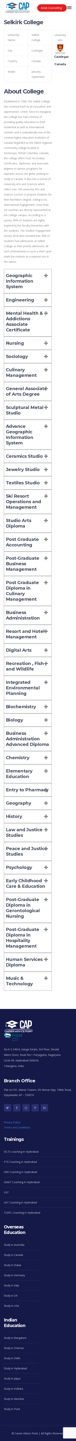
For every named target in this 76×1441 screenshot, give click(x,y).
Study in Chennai (14, 1348)
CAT (6, 1192)
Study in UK (11, 1295)
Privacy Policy (12, 1122)
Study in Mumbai (14, 1399)
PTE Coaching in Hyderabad (20, 1162)
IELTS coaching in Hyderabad (21, 1151)
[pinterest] (35, 1107)
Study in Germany (14, 1275)
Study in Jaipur (12, 1378)
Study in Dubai (12, 1265)
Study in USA (11, 1305)
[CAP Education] (18, 5)
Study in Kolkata (13, 1388)
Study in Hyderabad (15, 1368)
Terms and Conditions (17, 1127)
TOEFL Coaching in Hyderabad (22, 1212)
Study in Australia (14, 1244)
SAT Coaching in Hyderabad (20, 1202)
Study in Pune (12, 1409)
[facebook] (16, 1107)
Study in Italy (11, 1285)
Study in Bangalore (15, 1338)
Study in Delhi (12, 1358)
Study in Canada (13, 1255)
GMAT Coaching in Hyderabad (22, 1182)
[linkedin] (44, 1107)
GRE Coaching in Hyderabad (20, 1172)
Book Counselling (51, 8)
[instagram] (26, 1107)
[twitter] (7, 1107)
